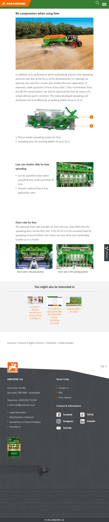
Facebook (67, 414)
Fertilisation (51, 342)
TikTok (89, 414)
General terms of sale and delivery (25, 422)
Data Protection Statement (21, 417)
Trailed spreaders (66, 342)
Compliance (14, 426)
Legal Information (17, 412)
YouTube (67, 427)
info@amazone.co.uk (24, 405)
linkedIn (90, 421)
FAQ (60, 392)
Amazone (11, 342)
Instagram (68, 421)
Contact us (63, 387)
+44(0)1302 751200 (27, 400)
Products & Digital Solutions (31, 342)
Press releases (65, 397)
